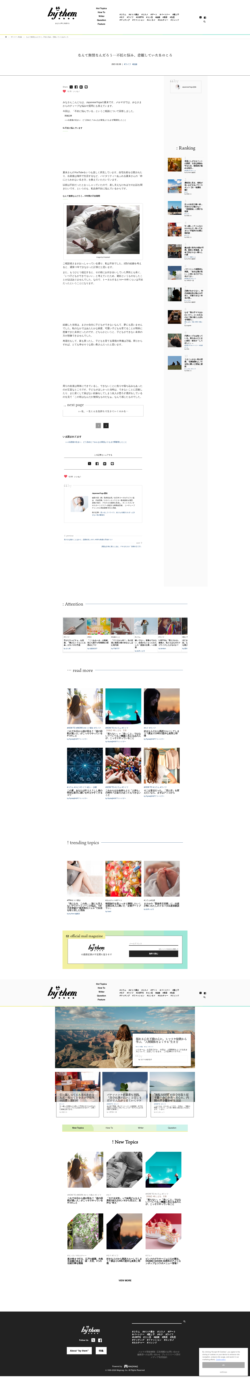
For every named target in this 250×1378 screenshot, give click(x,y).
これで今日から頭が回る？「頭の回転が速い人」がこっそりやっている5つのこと (84, 733)
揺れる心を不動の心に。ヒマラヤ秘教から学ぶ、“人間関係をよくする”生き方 (161, 1040)
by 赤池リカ (188, 194)
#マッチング (125, 20)
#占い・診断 (92, 787)
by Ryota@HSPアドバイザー (77, 739)
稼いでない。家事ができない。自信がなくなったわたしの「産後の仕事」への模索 (146, 644)
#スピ (186, 192)
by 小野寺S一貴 (189, 280)
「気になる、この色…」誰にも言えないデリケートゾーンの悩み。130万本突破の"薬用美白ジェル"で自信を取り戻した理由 (84, 907)
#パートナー (165, 14)
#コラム (123, 14)
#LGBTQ (140, 17)
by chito (187, 349)
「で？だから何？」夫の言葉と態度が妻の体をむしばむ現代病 (122, 642)
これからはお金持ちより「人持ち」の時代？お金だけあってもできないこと (123, 792)
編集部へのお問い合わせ (148, 1354)
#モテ (122, 17)
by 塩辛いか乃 (140, 651)
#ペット (193, 170)
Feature (101, 24)
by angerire (188, 325)
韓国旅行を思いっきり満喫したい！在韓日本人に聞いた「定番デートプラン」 (123, 905)
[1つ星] (64, 91)
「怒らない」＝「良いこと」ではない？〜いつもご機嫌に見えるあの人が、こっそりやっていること (123, 735)
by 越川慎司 (71, 1206)
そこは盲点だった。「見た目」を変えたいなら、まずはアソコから (161, 791)
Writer (101, 16)
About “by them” (79, 1350)
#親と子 (176, 14)
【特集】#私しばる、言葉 (116, 730)
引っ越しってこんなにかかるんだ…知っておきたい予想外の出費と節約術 (77, 1097)
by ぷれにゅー (72, 1266)
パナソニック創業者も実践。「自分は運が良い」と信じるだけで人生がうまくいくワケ (124, 1097)
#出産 (152, 900)
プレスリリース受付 (171, 1354)
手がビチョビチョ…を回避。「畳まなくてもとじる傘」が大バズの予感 (75, 642)
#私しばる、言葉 (189, 322)
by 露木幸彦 (186, 648)
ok (223, 1365)
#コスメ (145, 14)
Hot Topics (101, 8)
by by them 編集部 (190, 172)
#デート (154, 14)
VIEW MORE (125, 1280)
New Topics (78, 1127)
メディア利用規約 (159, 1357)
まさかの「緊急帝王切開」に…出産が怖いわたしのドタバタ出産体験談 (161, 904)
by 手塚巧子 (115, 648)
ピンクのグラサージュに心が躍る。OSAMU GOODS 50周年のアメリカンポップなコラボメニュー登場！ (163, 1261)
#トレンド (175, 20)
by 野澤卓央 (150, 1207)
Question (101, 20)
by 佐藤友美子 (92, 648)
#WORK (79, 727)
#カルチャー (163, 20)
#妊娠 (134, 64)
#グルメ (149, 1255)
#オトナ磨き (134, 14)
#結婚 (157, 17)
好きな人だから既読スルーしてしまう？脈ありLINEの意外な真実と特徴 (161, 733)
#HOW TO (188, 170)
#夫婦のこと (115, 637)
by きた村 (67, 648)
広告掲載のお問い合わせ (168, 1351)
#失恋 (172, 17)
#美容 (165, 17)
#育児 (196, 322)
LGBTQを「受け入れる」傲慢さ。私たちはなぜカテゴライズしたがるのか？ (169, 642)
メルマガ (120, 102)
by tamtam (162, 648)
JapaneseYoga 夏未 (100, 493)
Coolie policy (221, 1359)
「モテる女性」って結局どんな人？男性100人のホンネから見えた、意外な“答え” (124, 1200)
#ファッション (138, 20)
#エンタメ (151, 20)
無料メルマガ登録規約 (165, 949)
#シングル (187, 300)
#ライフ (130, 17)
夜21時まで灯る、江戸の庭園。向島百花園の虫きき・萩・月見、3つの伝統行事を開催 (85, 1261)
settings (223, 1372)
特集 (101, 1350)
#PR (69, 900)
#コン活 (149, 17)
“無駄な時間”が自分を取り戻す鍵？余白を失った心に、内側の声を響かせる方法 (171, 1097)
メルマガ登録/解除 (146, 1351)
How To (101, 12)
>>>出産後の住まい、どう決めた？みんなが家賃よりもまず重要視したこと (95, 120)
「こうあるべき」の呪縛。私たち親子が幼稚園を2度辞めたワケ (98, 642)
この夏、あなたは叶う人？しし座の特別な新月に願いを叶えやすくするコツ (84, 792)
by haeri (108, 911)
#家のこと (193, 257)
